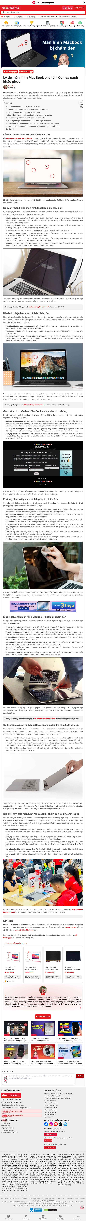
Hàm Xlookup (67, 1167)
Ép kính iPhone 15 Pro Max (39, 1154)
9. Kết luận (10, 129)
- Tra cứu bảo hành (50, 1112)
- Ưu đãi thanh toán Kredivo (52, 1096)
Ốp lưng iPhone (50, 1170)
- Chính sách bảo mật (51, 1105)
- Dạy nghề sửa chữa (7, 1128)
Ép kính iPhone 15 (36, 1158)
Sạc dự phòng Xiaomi (48, 1168)
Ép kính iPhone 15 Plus (47, 1156)
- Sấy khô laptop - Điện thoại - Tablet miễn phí (58, 1093)
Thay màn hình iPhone (13, 1156)
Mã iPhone (66, 1161)
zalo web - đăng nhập (72, 1183)
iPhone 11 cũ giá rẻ (13, 1165)
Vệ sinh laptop (14, 1163)
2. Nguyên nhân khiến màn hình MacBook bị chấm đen (27, 109)
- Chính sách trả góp (50, 1110)
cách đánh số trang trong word (71, 1159)
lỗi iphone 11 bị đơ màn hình (44, 719)
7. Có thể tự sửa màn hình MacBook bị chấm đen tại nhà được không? (33, 123)
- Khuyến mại (5, 1123)
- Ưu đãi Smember (50, 1100)
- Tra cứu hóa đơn (49, 1114)
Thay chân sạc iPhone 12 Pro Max (43, 1162)
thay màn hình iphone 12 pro (43, 1183)
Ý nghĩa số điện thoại (73, 1163)
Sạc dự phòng (44, 1167)
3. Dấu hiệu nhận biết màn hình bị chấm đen (23, 112)
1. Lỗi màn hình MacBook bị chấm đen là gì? (23, 107)
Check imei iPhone (73, 1176)
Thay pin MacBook (13, 1181)
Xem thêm (47, 1117)
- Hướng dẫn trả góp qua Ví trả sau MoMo (57, 1098)
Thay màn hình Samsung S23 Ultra (15, 1172)
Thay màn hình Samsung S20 (12, 1174)
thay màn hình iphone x (44, 1177)
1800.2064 (18, 1099)
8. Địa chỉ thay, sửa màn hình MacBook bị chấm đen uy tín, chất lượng (33, 126)
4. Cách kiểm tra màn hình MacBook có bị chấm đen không (29, 115)
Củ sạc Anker (34, 1172)
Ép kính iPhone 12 (41, 1161)
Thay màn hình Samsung (15, 1159)
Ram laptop (20, 1185)
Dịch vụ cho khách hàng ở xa (13, 1115)
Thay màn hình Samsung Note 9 (15, 1176)
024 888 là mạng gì (69, 1158)
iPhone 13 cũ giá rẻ (14, 1167)
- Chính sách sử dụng (50, 1107)
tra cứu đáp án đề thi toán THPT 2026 (70, 1154)
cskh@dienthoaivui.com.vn (15, 1105)
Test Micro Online (64, 1156)
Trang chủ (7, 17)
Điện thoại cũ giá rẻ (16, 1161)
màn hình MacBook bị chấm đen (19, 138)
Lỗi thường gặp (31, 17)
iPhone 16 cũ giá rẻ (11, 1188)
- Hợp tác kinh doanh (7, 1130)
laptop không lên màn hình (39, 307)
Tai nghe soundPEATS (45, 1165)
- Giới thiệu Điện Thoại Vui (9, 1132)
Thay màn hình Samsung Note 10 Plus (15, 1175)
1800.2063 (19, 1102)
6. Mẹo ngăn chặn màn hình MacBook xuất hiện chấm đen (29, 121)
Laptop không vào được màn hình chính (71, 1167)
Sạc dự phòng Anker (36, 1170)
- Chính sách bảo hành (51, 1103)
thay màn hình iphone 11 (40, 1174)
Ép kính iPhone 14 (39, 1160)
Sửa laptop (10, 1185)
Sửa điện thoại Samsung (15, 1158)
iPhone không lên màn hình (34, 405)
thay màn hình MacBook (24, 930)
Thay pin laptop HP (8, 1154)
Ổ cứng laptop (11, 1186)
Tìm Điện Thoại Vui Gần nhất (13, 1111)
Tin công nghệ (18, 17)
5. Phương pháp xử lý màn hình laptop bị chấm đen (26, 118)
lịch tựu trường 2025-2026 (71, 1176)
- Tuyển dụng (5, 1125)
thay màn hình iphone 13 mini (43, 1178)
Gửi (81, 1076)
